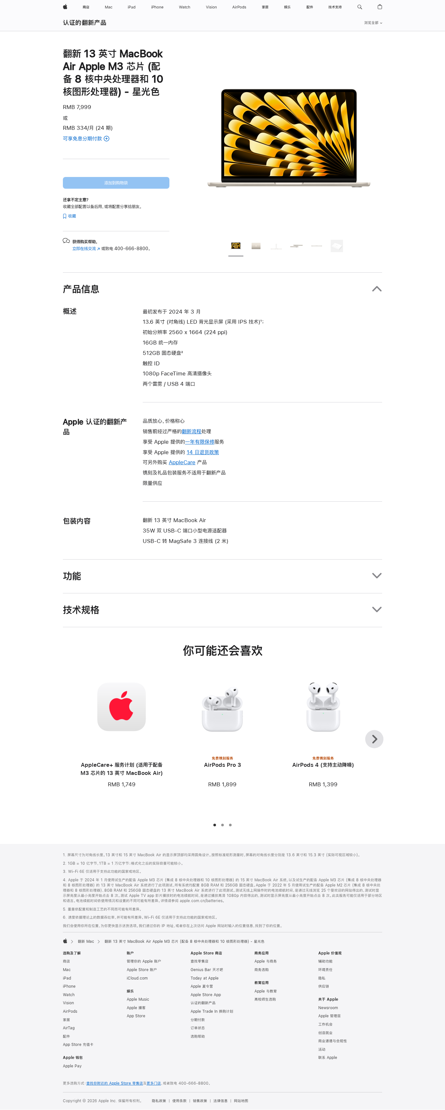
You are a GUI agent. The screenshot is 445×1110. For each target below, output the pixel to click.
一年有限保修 (199, 441)
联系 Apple (327, 1058)
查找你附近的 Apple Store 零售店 (114, 1083)
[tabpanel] (289, 140)
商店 (66, 961)
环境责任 (325, 970)
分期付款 (198, 1020)
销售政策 (200, 1101)
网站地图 (241, 1101)
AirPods (70, 1011)
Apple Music (138, 999)
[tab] (235, 246)
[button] (360, 7)
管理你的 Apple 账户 (144, 961)
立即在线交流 (86, 248)
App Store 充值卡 (78, 1045)
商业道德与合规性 (332, 1041)
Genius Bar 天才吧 (207, 970)
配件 (66, 1036)
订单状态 (198, 1028)
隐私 (321, 978)
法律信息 (220, 1101)
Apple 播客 (136, 1008)
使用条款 (179, 1101)
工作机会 (325, 1024)
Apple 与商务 (265, 961)
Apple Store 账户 (142, 970)
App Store (136, 1016)
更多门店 (154, 1083)
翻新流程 (191, 431)
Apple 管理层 (329, 1016)
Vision (68, 1003)
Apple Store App (206, 995)
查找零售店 (199, 961)
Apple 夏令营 (202, 986)
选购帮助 (198, 1036)
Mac (67, 970)
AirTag (69, 1028)
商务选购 (261, 970)
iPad (67, 978)
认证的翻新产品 (85, 22)
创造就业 (325, 1033)
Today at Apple (205, 978)
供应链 (323, 986)
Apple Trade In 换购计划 (212, 1011)
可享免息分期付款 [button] (94, 139)
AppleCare (182, 462)
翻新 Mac (86, 941)
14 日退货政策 (203, 452)
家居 (66, 1020)
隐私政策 (159, 1101)
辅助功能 (325, 961)
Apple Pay (72, 1066)
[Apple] (65, 941)
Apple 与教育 (265, 991)
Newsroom (328, 1008)
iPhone (69, 986)
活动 (321, 1049)
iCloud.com (137, 978)
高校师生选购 (265, 999)
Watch (69, 995)
